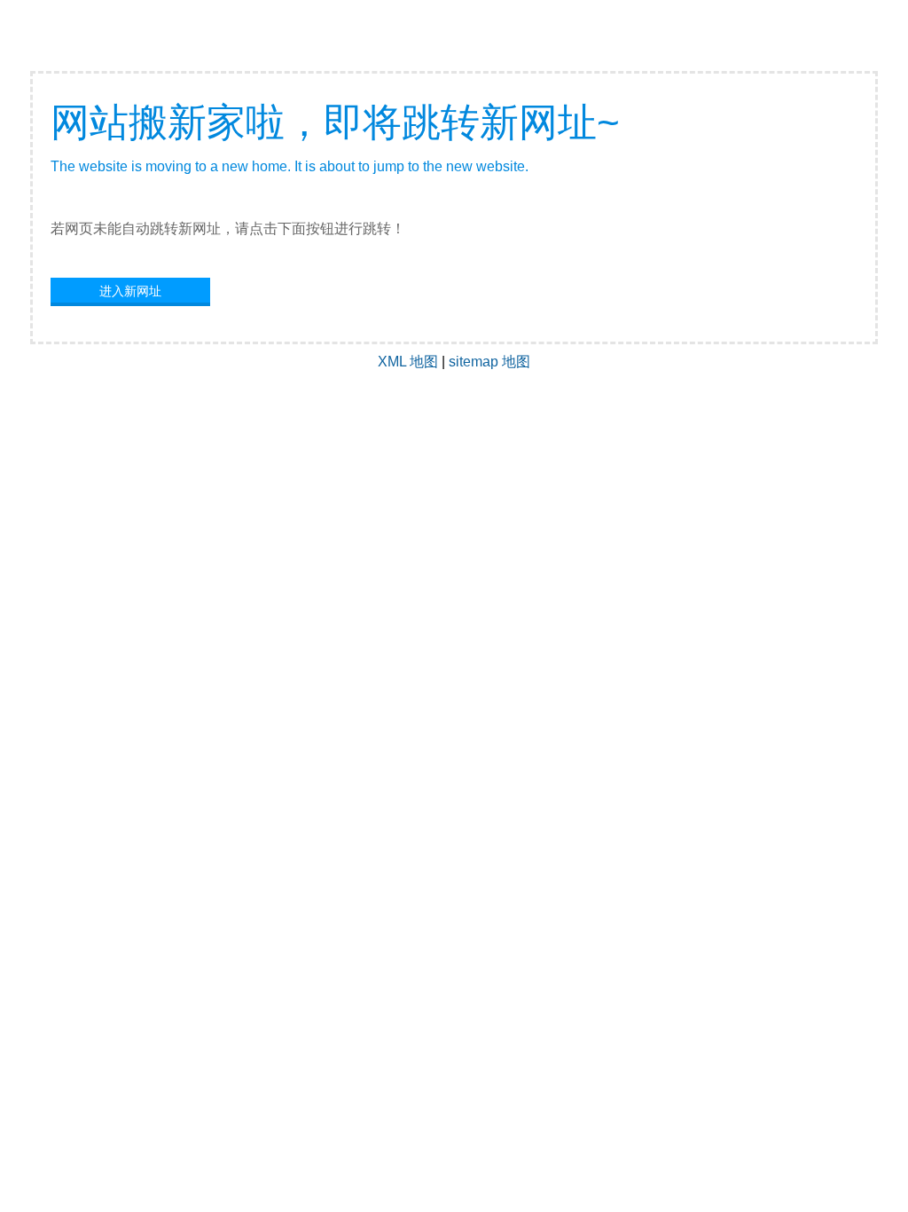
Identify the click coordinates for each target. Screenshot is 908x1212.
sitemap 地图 (489, 361)
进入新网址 (130, 291)
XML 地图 (408, 361)
